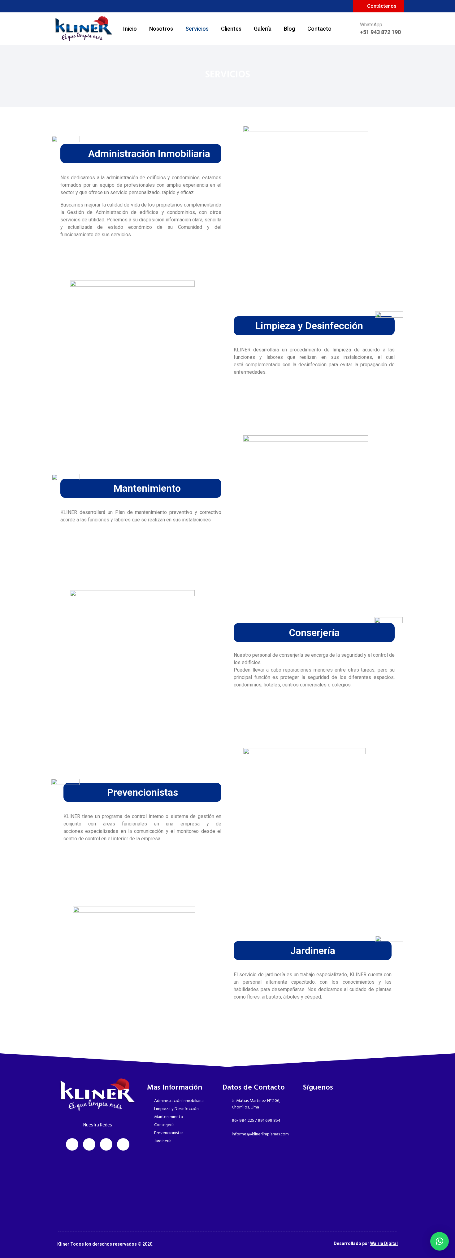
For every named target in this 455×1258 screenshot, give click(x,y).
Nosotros (161, 28)
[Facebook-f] (56, 5)
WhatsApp (371, 25)
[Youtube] (89, 5)
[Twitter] (78, 5)
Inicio (130, 28)
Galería (262, 28)
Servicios (197, 28)
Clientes (231, 28)
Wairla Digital (384, 1243)
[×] (439, 1241)
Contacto (319, 28)
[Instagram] (67, 5)
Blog (289, 28)
